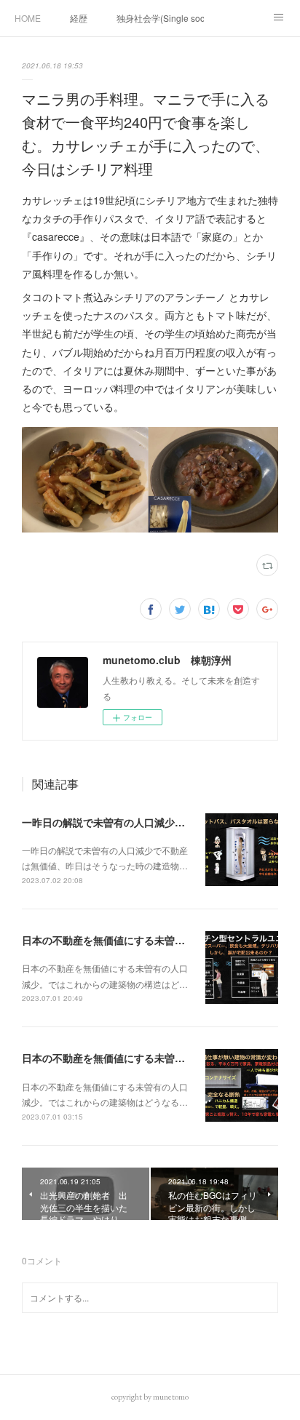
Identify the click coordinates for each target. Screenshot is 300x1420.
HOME (28, 18)
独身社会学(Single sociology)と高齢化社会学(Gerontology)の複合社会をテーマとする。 (160, 18)
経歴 (78, 18)
